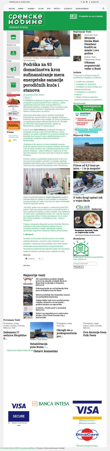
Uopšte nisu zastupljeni (85, 82)
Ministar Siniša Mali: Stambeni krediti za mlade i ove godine (91, 45)
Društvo (57, 8)
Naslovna (12, 8)
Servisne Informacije (82, 8)
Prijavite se (78, 267)
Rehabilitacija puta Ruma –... (39, 345)
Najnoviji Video (81, 135)
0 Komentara (30, 60)
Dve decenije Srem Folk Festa (94, 334)
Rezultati (82, 103)
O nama (40, 448)
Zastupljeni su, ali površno (86, 84)
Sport (49, 8)
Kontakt (62, 448)
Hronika (20, 8)
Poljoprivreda (89, 60)
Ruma (98, 60)
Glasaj (75, 103)
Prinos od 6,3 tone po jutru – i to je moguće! (86, 167)
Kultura (41, 8)
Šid (93, 162)
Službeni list (68, 8)
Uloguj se (95, 2)
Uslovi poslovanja (50, 448)
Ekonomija (31, 8)
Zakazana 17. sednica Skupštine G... (15, 335)
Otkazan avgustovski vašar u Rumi (92, 65)
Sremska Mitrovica (47, 58)
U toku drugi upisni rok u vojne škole (88, 199)
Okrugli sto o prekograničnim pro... (67, 333)
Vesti (57, 58)
